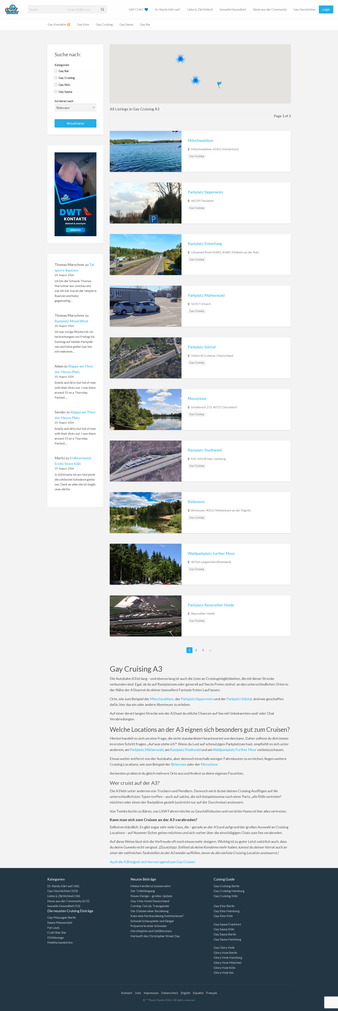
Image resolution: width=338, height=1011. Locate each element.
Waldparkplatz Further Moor (211, 553)
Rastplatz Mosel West (71, 321)
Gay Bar (145, 24)
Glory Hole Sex (224, 972)
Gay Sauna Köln (224, 929)
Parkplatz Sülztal (202, 347)
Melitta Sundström (60, 942)
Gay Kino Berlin (224, 906)
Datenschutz (169, 993)
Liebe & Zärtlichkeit (200, 9)
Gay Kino (83, 24)
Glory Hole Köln (224, 967)
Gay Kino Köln (223, 916)
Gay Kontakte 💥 (59, 24)
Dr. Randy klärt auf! (167, 9)
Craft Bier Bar (56, 932)
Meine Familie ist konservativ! (150, 886)
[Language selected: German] (322, 1007)
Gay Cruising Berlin (226, 886)
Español (198, 993)
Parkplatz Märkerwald (206, 295)
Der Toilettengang (142, 891)
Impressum (151, 993)
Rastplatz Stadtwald (205, 450)
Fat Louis (53, 927)
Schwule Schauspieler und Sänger (152, 921)
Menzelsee (197, 398)
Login (326, 9)
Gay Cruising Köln (226, 896)
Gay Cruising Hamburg (229, 891)
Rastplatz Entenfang (205, 243)
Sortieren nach (64, 101)
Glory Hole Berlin (225, 952)
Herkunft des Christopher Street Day (155, 936)
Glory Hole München (228, 962)
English (185, 993)
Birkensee (196, 501)
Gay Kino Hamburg (227, 911)
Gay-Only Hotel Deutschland (149, 901)
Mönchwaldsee (200, 140)
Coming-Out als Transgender (149, 906)
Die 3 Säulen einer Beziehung (149, 911)
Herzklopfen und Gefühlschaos (151, 931)
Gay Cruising (104, 24)
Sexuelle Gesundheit (233, 9)
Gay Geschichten (305, 9)
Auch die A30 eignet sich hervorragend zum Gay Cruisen (152, 862)
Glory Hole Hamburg (228, 957)
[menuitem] (138, 9)
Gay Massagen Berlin (61, 917)
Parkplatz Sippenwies (205, 192)
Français (211, 993)
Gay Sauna (126, 24)
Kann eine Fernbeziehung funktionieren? (157, 916)
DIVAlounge (55, 937)
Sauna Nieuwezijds (59, 922)
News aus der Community (270, 9)
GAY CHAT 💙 (138, 9)
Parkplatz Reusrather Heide (211, 605)
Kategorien (62, 65)
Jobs (138, 993)
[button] (219, 84)
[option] (320, 1007)
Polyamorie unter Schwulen (148, 926)
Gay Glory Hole (224, 947)
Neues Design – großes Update (151, 896)
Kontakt (126, 993)
